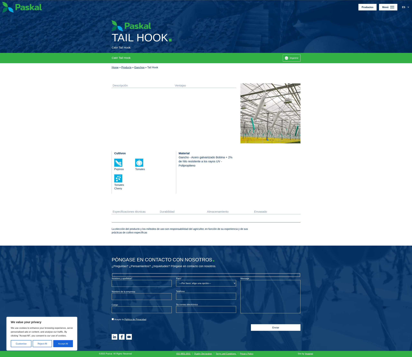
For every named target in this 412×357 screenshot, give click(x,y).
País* (178, 278)
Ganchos (139, 67)
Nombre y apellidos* (122, 278)
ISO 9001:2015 (183, 354)
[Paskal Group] (22, 7)
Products (126, 67)
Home (115, 67)
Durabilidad (167, 211)
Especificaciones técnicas (129, 211)
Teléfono (180, 291)
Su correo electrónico (187, 304)
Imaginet (309, 354)
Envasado (260, 211)
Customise (21, 343)
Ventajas (180, 85)
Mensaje (244, 278)
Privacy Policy (246, 354)
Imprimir (293, 58)
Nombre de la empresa (123, 291)
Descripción (120, 85)
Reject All (42, 343)
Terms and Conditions (226, 354)
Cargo (115, 304)
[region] (41, 334)
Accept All (63, 343)
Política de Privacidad (135, 319)
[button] (267, 140)
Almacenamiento (218, 211)
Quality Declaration (203, 354)
